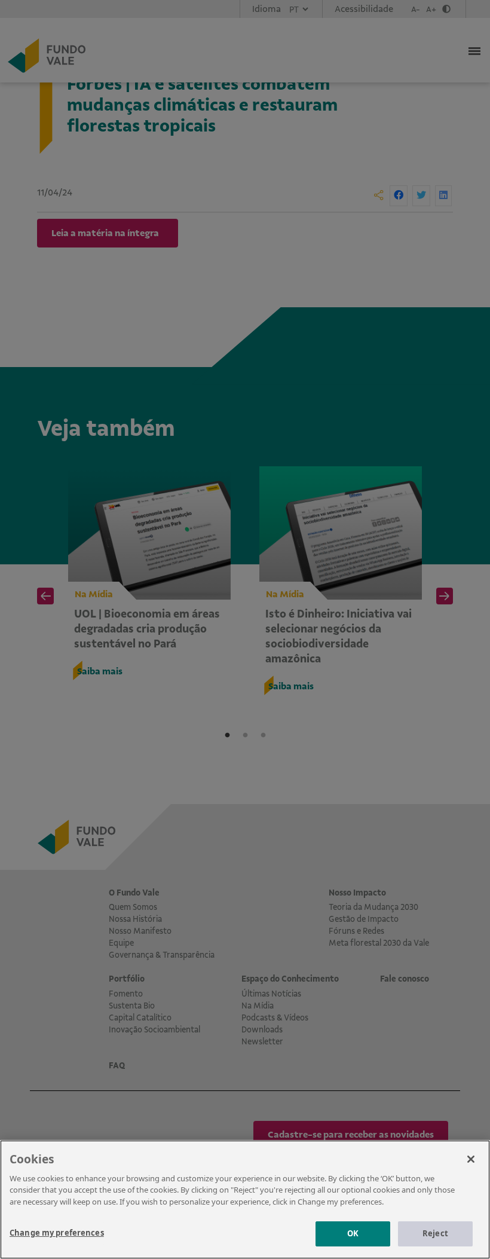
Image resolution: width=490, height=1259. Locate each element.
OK (353, 1233)
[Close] (471, 1159)
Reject (435, 1233)
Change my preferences (57, 1232)
